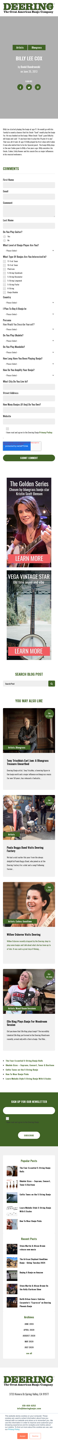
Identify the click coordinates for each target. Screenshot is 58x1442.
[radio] (29, 236)
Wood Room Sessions (26, 1008)
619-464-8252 (29, 1405)
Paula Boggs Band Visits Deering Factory (25, 849)
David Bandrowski (30, 67)
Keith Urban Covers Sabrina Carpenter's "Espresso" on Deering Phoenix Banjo (35, 1302)
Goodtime (27, 921)
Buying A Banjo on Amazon (31, 1272)
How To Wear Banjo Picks (17, 1074)
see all (29, 1353)
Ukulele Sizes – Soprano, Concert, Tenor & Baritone (30, 1065)
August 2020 (29, 1335)
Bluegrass (37, 47)
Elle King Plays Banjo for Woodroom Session (27, 1023)
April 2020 (29, 1329)
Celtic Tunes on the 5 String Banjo (22, 1069)
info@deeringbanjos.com (29, 1408)
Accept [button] (22, 1436)
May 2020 (29, 1341)
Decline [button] (35, 1436)
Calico (19, 921)
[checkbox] (29, 238)
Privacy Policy (13, 1429)
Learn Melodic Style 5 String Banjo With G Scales (28, 1078)
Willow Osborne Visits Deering (23, 934)
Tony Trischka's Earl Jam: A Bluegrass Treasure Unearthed (27, 762)
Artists (20, 47)
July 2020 (29, 1347)
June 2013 (29, 1323)
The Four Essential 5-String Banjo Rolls (24, 1060)
